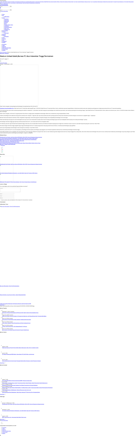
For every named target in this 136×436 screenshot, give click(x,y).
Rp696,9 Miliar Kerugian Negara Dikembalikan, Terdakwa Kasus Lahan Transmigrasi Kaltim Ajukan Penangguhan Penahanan (27, 387)
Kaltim (3, 17)
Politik (3, 37)
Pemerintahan (5, 30)
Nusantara (6, 19)
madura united (8, 144)
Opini (3, 40)
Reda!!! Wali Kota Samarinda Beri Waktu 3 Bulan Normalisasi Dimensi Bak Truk (59, 1)
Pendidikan (4, 41)
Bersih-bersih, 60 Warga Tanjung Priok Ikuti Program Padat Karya (15, 329)
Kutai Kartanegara (8, 27)
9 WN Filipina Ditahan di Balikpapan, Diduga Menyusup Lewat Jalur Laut (16, 390)
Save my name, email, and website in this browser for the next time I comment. (16, 200)
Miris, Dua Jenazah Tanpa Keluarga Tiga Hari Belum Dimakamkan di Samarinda (24, 2)
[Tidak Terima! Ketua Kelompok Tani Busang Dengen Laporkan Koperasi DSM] (6, 302)
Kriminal (3, 31)
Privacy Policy (5, 49)
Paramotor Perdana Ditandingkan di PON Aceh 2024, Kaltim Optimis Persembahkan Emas (20, 312)
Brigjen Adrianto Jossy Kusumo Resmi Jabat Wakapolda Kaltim (13, 294)
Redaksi (3, 42)
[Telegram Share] (2, 151)
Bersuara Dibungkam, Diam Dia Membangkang (9, 286)
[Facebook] (2, 422)
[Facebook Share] (2, 147)
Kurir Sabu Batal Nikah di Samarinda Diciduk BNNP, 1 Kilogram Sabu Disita (17, 380)
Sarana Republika (3, 63)
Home (3, 14)
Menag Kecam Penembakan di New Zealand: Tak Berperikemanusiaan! (16, 319)
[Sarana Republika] (4, 4)
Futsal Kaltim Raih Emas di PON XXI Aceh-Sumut (9, 141)
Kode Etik (4, 46)
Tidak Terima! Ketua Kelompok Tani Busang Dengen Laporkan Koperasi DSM (15, 303)
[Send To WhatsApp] (2, 152)
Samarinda (6, 20)
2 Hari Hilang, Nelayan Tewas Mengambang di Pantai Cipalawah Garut (16, 323)
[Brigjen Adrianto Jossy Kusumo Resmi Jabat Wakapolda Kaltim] (6, 293)
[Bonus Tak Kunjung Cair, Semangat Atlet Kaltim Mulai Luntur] (4, 415)
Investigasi (6, 33)
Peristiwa (4, 38)
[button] (11, 6)
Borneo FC (2, 144)
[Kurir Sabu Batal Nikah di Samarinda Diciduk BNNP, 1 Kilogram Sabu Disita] (12, 378)
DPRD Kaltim (6, 16)
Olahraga (7, 53)
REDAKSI (6, 5)
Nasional (4, 34)
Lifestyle (4, 35)
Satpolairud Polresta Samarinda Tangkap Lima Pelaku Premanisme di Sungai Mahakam (20, 385)
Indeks (3, 45)
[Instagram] (2, 423)
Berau (5, 23)
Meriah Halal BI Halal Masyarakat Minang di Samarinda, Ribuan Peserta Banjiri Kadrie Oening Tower (20, 143)
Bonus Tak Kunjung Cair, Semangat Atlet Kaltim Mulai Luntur (12, 140)
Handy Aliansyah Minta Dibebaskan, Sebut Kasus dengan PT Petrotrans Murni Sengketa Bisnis (21, 392)
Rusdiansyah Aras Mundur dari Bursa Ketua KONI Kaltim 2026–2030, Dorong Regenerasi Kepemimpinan (21, 137)
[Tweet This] (2, 148)
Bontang (6, 22)
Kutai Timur (6, 28)
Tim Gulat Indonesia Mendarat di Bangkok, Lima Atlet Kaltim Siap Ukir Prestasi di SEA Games (18, 138)
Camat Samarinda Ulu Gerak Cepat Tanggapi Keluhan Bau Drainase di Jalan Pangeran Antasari (21, 360)
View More (2, 304)
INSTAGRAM (2, 5)
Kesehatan (6, 36)
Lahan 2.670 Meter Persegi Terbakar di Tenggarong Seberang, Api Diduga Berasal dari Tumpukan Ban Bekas (22, 1)
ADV (3, 15)
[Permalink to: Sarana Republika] (1, 61)
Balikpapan (6, 21)
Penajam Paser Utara (8, 24)
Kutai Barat (6, 26)
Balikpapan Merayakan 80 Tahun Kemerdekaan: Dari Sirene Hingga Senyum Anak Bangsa (18, 139)
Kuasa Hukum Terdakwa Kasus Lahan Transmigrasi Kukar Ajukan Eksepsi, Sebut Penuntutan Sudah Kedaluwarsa (24, 383)
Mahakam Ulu (7, 29)
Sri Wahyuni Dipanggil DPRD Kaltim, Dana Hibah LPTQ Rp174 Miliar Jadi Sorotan (18, 354)
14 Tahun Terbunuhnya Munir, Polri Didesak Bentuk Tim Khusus (14, 326)
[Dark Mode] (0, 7)
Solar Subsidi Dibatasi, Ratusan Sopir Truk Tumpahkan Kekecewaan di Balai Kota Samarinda (93, 1)
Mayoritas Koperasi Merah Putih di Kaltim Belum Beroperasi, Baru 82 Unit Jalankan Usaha (20, 347)
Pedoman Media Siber (6, 47)
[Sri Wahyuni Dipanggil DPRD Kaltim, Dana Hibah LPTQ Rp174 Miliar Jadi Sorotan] (4, 352)
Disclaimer (4, 44)
